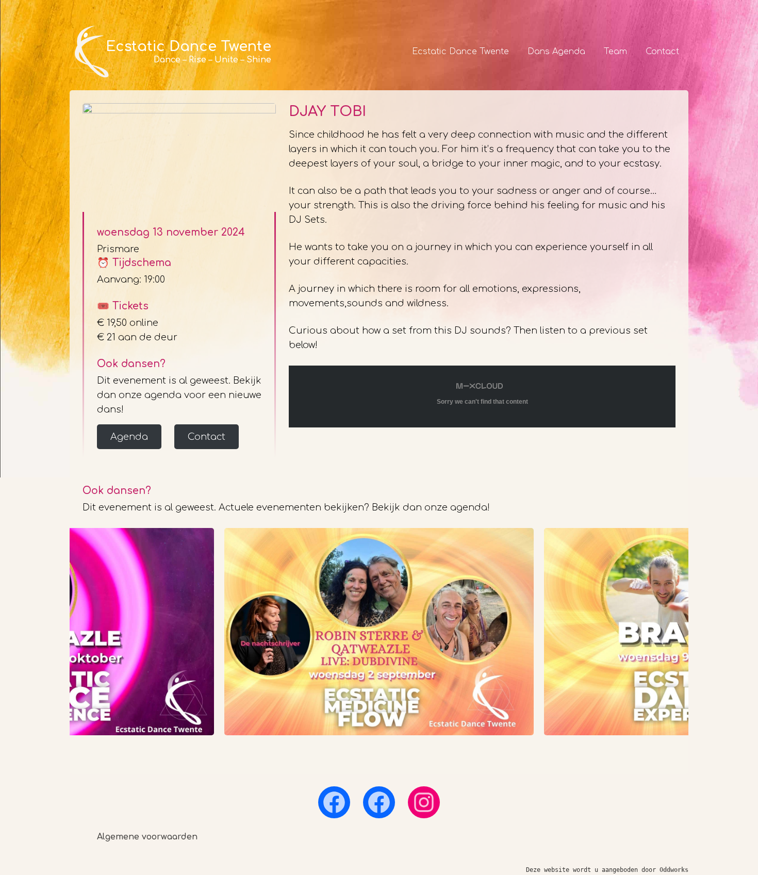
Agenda (129, 437)
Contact (662, 51)
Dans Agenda (556, 51)
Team (615, 51)
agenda (468, 507)
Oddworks (674, 869)
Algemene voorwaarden (147, 836)
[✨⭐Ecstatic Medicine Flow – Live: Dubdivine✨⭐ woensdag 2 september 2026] (379, 631)
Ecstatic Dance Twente (460, 51)
